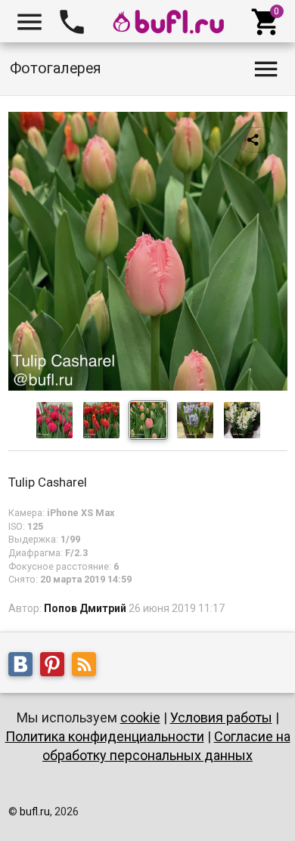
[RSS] (88, 666)
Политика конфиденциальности (104, 736)
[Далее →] (147, 387)
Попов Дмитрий (85, 608)
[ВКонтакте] (24, 666)
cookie (140, 717)
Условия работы (221, 717)
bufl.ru (35, 811)
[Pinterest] (56, 666)
